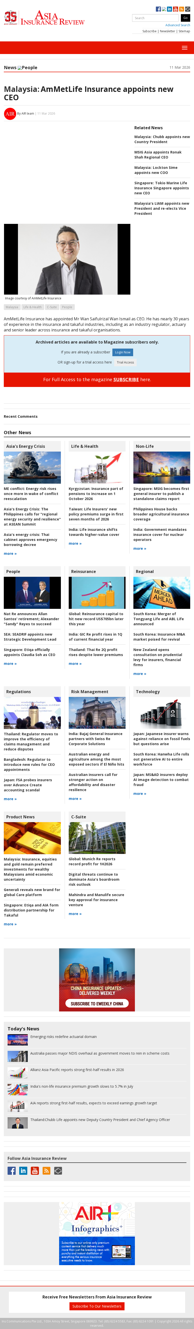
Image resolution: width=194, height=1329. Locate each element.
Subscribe (149, 31)
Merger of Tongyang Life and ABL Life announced (158, 618)
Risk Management (89, 691)
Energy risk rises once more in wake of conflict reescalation (31, 493)
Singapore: (144, 182)
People (29, 67)
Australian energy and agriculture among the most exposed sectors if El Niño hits (96, 759)
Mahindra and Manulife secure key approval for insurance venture (96, 899)
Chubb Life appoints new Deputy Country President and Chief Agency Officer (100, 1119)
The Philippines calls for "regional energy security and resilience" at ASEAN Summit (32, 517)
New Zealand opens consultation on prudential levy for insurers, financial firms (157, 657)
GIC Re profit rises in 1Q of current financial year (95, 637)
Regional (145, 571)
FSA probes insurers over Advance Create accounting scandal (28, 784)
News (10, 67)
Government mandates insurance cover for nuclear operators (160, 534)
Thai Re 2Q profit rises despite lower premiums (96, 652)
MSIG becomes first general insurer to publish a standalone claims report (161, 493)
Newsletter (167, 31)
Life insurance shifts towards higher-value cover (94, 532)
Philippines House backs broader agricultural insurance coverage (161, 514)
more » (10, 553)
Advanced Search (177, 25)
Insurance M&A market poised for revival (159, 637)
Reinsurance (83, 571)
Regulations (18, 691)
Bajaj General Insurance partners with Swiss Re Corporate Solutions (96, 738)
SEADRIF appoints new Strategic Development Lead (30, 637)
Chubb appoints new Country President (162, 139)
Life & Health (32, 307)
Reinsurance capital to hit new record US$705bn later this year (96, 618)
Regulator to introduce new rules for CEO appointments (29, 764)
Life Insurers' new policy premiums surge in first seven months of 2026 (96, 514)
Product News (20, 817)
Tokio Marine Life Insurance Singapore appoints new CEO (161, 187)
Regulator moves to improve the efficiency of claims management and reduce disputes (31, 741)
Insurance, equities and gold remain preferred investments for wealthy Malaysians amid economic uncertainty (30, 869)
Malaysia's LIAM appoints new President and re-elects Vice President (161, 208)
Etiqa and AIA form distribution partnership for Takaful (31, 910)
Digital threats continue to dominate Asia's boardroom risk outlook (94, 879)
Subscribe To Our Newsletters (97, 1306)
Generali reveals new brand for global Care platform (32, 892)
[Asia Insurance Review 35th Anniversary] (54, 17)
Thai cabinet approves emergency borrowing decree (30, 539)
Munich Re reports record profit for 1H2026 (92, 861)
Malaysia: (21, 89)
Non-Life (145, 446)
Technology (148, 691)
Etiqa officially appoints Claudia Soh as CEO (29, 652)
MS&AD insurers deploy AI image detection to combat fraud (161, 779)
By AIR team (25, 113)
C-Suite (52, 307)
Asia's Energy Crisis (25, 446)
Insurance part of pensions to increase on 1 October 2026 (96, 493)
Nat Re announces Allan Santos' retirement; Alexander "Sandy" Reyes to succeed (31, 618)
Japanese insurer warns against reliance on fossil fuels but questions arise (161, 738)
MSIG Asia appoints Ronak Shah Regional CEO (158, 155)
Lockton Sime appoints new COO (156, 170)
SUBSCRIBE (126, 379)
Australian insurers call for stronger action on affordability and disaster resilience (93, 782)
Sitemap (184, 31)
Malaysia (12, 307)
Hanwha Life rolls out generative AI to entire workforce (161, 759)
